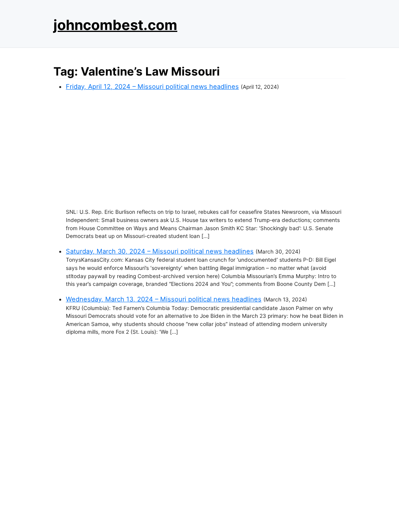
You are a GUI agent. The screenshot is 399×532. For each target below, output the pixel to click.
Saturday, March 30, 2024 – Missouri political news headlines (160, 251)
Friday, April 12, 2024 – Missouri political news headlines (152, 86)
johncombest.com (115, 24)
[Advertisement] (206, 149)
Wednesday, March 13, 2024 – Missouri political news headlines (163, 299)
